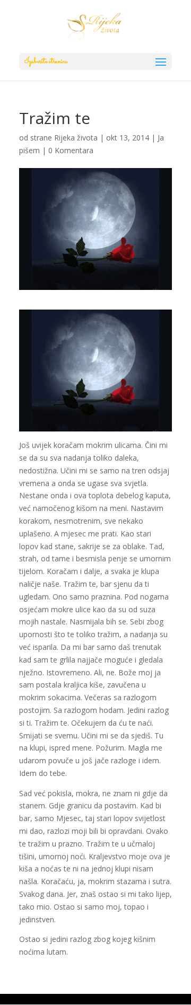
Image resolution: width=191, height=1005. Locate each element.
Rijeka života (76, 138)
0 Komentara (70, 150)
